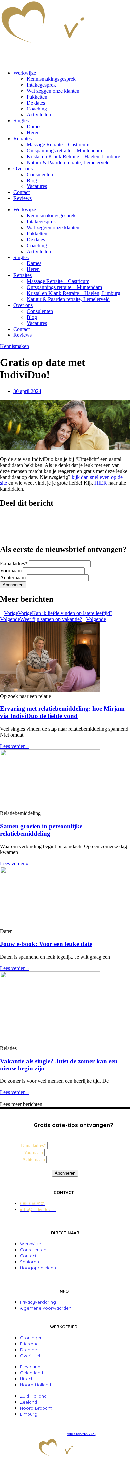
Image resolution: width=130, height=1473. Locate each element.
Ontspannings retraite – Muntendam (64, 150)
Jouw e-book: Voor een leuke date (46, 943)
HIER (100, 483)
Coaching (37, 108)
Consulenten (40, 174)
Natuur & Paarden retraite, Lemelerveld (68, 162)
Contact (21, 192)
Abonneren (13, 584)
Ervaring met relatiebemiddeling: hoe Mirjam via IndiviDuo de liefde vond (62, 712)
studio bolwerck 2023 (81, 1434)
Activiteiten (39, 114)
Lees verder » (14, 746)
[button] (65, 517)
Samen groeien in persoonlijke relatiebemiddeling (41, 830)
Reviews (22, 198)
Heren (33, 132)
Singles (21, 120)
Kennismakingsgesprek (51, 79)
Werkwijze (24, 73)
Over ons (23, 168)
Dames (34, 126)
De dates (36, 103)
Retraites (22, 138)
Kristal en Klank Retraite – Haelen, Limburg (73, 156)
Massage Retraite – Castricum (58, 144)
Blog (32, 180)
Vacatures (37, 186)
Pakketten (37, 97)
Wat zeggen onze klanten (53, 91)
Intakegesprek (41, 85)
